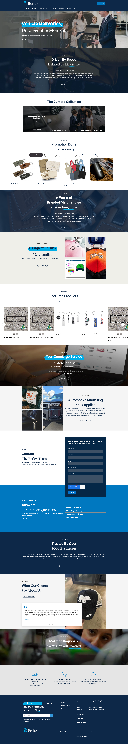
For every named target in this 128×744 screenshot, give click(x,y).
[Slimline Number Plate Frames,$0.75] (16, 319)
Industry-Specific (36, 155)
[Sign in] (88, 3)
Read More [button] (26, 519)
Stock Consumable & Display (88, 155)
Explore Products (36, 129)
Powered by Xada (36, 735)
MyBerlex (62, 702)
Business (79, 709)
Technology (101, 709)
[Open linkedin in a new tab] (101, 700)
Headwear (90, 704)
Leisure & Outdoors (92, 709)
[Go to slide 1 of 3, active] (61, 44)
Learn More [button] (64, 84)
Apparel (79, 704)
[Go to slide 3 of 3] (66, 44)
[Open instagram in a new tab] (97, 700)
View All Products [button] (64, 302)
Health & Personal (92, 707)
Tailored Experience (65, 705)
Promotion (101, 707)
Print (100, 704)
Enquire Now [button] (42, 265)
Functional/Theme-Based (67, 155)
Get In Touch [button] (64, 657)
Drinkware (101, 712)
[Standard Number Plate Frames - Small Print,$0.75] (42, 319)
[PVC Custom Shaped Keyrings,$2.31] (94, 319)
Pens (89, 712)
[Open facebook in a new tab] (92, 700)
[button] (85, 507)
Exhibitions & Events (82, 712)
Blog (61, 708)
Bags (78, 707)
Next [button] (123, 324)
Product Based (50, 155)
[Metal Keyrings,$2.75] (68, 319)
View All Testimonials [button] (28, 596)
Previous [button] (4, 324)
